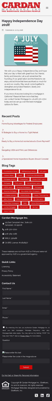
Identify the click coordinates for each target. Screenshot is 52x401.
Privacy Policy (7, 271)
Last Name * (7, 298)
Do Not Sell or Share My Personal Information (20, 375)
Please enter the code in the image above (19, 357)
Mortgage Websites (19, 388)
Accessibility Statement (11, 275)
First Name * (7, 289)
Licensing (6, 267)
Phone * (5, 318)
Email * (5, 308)
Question (6, 340)
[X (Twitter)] (36, 395)
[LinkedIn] (42, 395)
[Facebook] (48, 395)
